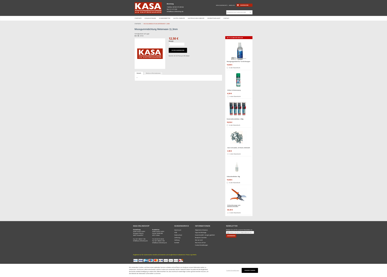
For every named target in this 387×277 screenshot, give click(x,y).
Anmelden (232, 5)
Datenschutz (178, 235)
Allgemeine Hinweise (201, 230)
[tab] (139, 73)
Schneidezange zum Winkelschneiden (233, 205)
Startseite (138, 24)
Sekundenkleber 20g (233, 176)
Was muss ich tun (200, 242)
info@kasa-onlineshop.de (140, 241)
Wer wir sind (199, 240)
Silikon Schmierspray (234, 90)
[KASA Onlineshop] (148, 8)
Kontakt (176, 242)
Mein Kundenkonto (222, 5)
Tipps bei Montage (200, 232)
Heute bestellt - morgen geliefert (205, 235)
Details (139, 73)
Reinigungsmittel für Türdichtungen (238, 61)
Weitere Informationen (153, 73)
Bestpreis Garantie (201, 237)
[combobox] (239, 12)
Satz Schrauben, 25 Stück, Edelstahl (238, 148)
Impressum (177, 230)
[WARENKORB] (244, 3)
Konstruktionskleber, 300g (235, 119)
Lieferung (177, 237)
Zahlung (176, 240)
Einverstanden (249, 270)
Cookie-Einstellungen (201, 245)
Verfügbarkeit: (139, 34)
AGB (175, 232)
